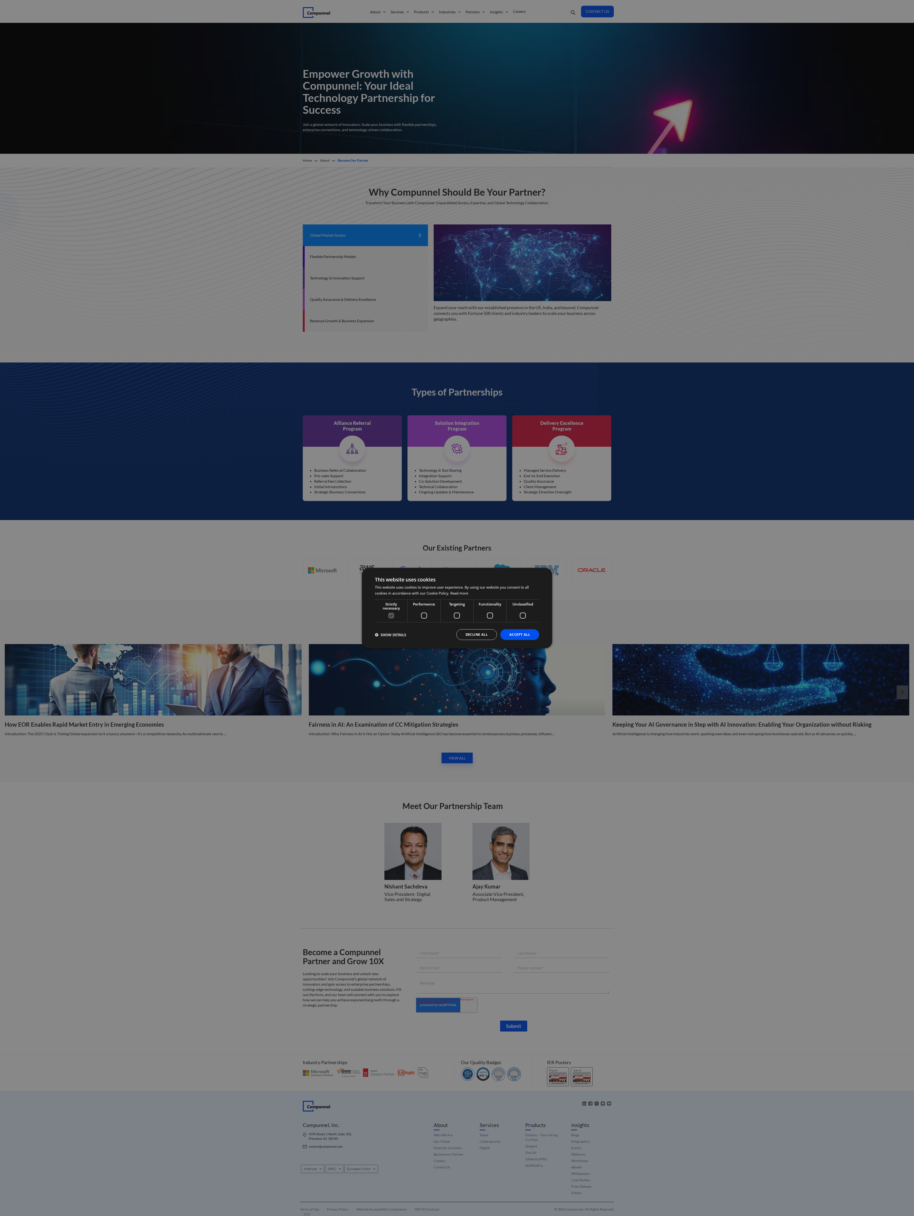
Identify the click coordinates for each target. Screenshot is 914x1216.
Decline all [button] (477, 634)
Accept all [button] (519, 634)
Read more (459, 593)
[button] (390, 634)
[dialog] (457, 608)
